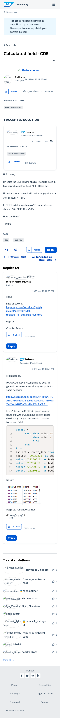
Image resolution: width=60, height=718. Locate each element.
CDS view (18, 240)
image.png (16, 515)
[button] (6, 91)
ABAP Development (13, 107)
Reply (11, 346)
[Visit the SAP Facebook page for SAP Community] (21, 675)
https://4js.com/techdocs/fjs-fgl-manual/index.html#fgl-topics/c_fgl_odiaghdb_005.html (24, 311)
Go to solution (31, 70)
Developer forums (20, 28)
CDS (6, 240)
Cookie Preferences (15, 710)
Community (22, 4)
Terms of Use (45, 685)
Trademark (15, 702)
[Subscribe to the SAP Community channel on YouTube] (33, 675)
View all (7, 660)
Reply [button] (50, 250)
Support (45, 702)
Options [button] (53, 61)
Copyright (15, 693)
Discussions (11, 12)
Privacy (14, 685)
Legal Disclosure (45, 693)
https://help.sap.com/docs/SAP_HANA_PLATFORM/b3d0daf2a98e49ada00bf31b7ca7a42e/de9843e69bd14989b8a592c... (30, 401)
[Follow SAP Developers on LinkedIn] (38, 675)
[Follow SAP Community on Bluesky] (27, 675)
